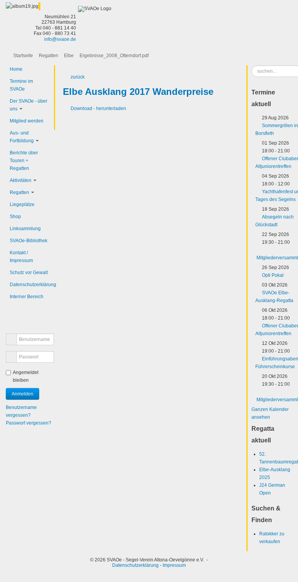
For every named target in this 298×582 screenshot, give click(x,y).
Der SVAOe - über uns (28, 105)
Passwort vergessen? (28, 423)
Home (16, 69)
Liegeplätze (22, 204)
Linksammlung (25, 228)
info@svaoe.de (60, 39)
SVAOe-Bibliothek (28, 240)
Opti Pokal (273, 275)
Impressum (174, 565)
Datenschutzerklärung (30, 284)
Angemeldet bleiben (25, 376)
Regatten (48, 55)
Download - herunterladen (98, 108)
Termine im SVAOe (21, 85)
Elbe (69, 55)
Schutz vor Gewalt (29, 272)
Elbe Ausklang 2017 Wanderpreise (138, 91)
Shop (15, 216)
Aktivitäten (20, 180)
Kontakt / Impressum (21, 256)
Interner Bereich (26, 296)
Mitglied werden (26, 121)
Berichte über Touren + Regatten (24, 160)
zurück (78, 77)
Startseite (23, 55)
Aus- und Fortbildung (22, 136)
